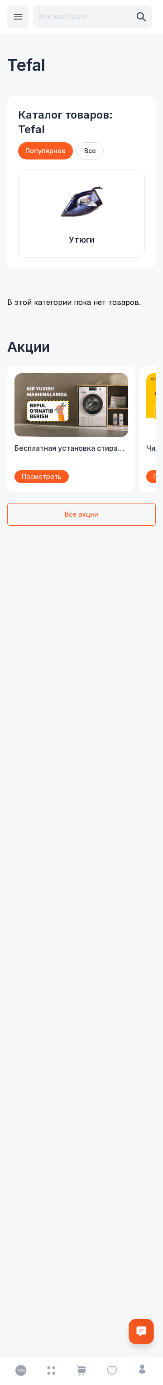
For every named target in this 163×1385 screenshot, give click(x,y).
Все (90, 150)
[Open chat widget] (141, 1331)
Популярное (45, 150)
